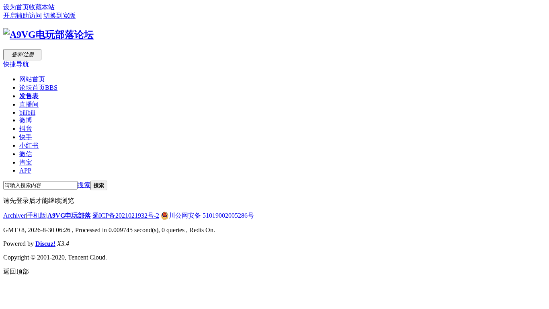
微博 (25, 120)
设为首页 (16, 7)
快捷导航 (16, 64)
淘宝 (25, 162)
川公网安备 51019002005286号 (211, 215)
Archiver (14, 215)
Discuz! (45, 243)
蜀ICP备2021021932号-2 (125, 215)
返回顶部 (16, 271)
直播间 (29, 104)
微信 (25, 153)
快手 (25, 137)
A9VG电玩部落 (69, 215)
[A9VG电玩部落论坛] (48, 34)
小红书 (29, 145)
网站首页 (32, 79)
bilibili (27, 112)
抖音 (25, 128)
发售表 (29, 96)
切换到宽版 (59, 15)
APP (25, 170)
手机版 (36, 215)
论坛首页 (38, 87)
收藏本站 (42, 7)
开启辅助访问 (22, 15)
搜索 (84, 184)
